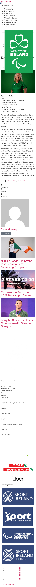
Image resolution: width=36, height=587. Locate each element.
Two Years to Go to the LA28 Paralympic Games (16, 294)
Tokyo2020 (21, 181)
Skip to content (5, 1)
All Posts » (6, 233)
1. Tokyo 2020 (11, 181)
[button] (0, 3)
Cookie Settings (8, 584)
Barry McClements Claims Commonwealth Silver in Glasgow (17, 323)
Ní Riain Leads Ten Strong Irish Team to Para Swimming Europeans (16, 264)
